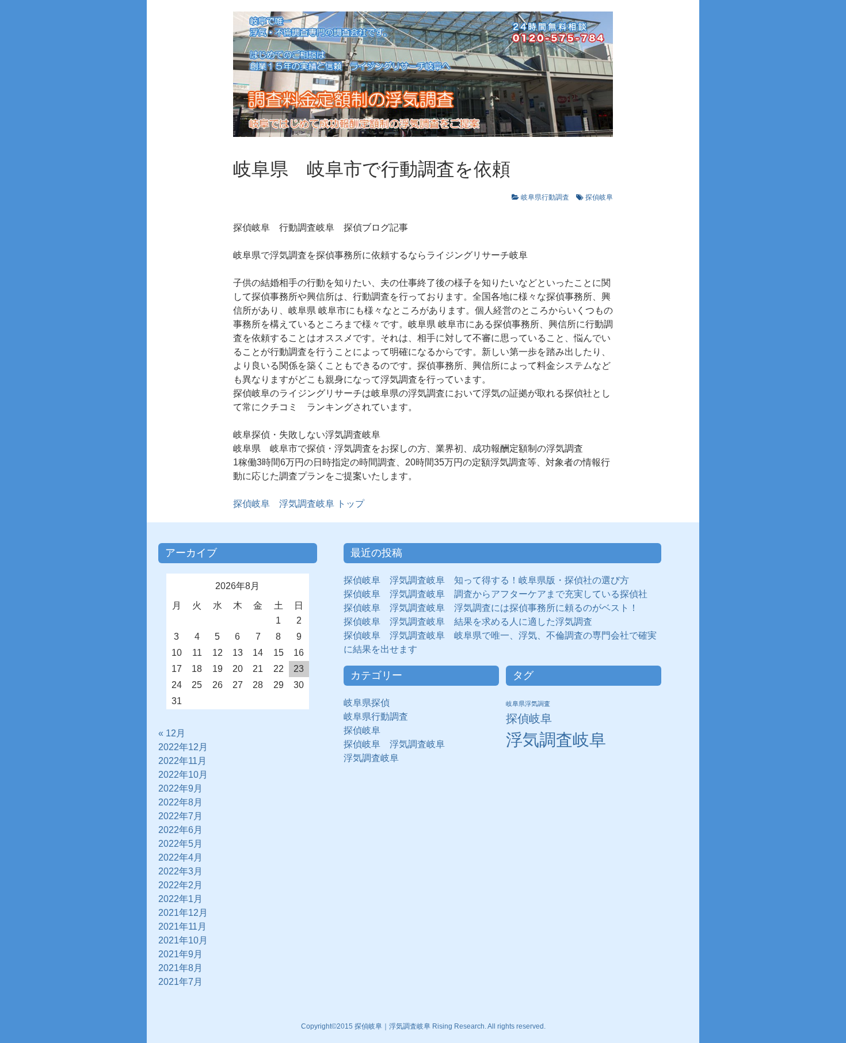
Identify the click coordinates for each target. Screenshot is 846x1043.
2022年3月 (180, 871)
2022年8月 (180, 802)
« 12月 (171, 733)
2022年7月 (180, 816)
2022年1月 (180, 899)
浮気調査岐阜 (371, 758)
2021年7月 (180, 982)
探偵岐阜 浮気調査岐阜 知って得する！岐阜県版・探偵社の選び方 (486, 580)
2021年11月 (182, 926)
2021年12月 (183, 913)
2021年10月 (183, 940)
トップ (298, 504)
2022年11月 (182, 761)
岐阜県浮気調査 (528, 703)
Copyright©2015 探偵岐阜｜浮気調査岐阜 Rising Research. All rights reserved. (423, 1026)
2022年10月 (183, 775)
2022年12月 (183, 747)
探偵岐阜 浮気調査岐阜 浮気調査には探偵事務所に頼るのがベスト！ (491, 608)
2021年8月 (180, 968)
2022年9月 (180, 788)
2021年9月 (180, 954)
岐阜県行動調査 (545, 197)
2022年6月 (180, 830)
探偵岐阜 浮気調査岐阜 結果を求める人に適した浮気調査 (468, 621)
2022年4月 (180, 857)
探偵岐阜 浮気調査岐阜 (394, 744)
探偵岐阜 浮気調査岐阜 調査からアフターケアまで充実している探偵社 (495, 594)
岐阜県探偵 (367, 703)
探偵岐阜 (599, 197)
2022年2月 (180, 885)
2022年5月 (180, 844)
